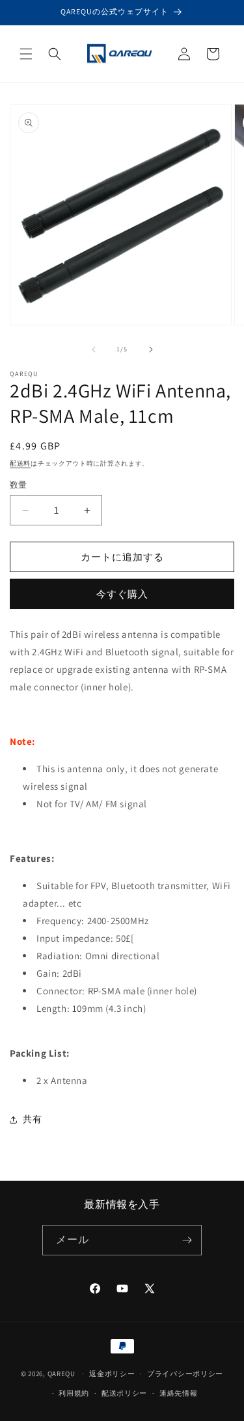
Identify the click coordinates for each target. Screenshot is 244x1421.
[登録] (186, 1240)
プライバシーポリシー (185, 1373)
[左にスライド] (93, 349)
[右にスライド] (151, 349)
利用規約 (74, 1393)
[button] (26, 54)
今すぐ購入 (122, 594)
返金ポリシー (112, 1373)
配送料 (20, 463)
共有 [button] (32, 1119)
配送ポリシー (124, 1393)
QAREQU (61, 1373)
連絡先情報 (178, 1393)
